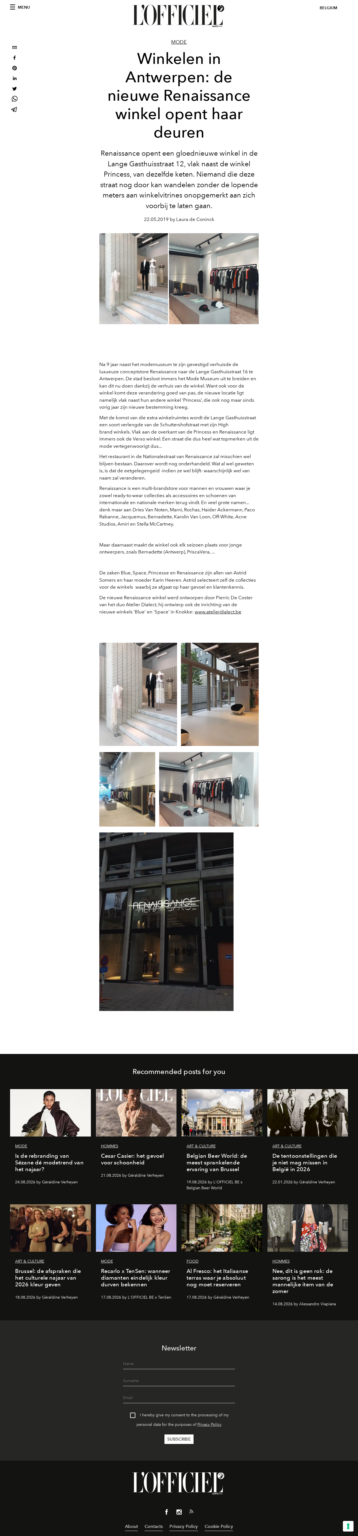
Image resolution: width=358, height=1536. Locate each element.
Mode (179, 42)
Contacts (154, 1526)
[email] (14, 48)
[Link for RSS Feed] (191, 1512)
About (131, 1526)
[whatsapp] (14, 100)
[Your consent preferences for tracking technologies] (348, 1526)
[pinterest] (14, 69)
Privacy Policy (209, 1424)
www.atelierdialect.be (218, 612)
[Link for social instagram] (179, 1513)
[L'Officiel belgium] (179, 15)
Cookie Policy (219, 1526)
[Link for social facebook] (166, 1513)
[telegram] (14, 110)
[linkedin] (14, 79)
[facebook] (14, 58)
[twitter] (14, 89)
